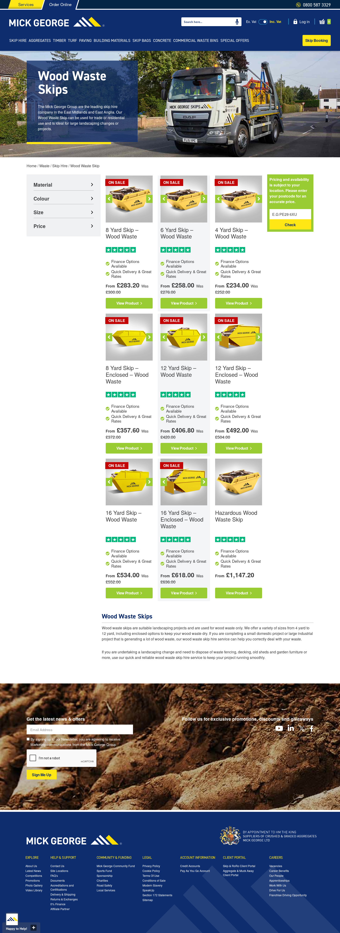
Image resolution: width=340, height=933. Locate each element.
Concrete (162, 40)
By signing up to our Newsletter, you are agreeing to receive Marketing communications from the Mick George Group (75, 742)
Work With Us (277, 885)
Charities (102, 880)
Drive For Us (277, 890)
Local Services (106, 890)
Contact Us (57, 866)
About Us (31, 866)
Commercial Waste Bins (195, 40)
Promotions (32, 880)
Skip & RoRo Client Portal (239, 866)
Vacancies (275, 866)
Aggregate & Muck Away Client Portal (238, 873)
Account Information (197, 857)
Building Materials (112, 40)
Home (32, 165)
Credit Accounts (190, 866)
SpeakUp (148, 890)
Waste (44, 165)
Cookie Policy (151, 871)
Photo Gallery (34, 885)
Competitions (33, 875)
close (34, 928)
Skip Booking (316, 40)
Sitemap (147, 900)
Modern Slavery (152, 885)
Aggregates (40, 40)
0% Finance (57, 904)
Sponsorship (105, 875)
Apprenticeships (279, 880)
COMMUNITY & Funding (114, 857)
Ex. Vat (251, 21)
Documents (57, 880)
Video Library (33, 890)
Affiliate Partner (60, 909)
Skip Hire (18, 40)
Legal (147, 857)
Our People (276, 875)
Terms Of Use (150, 875)
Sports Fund (104, 871)
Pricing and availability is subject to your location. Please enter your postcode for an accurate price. (289, 190)
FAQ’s (54, 875)
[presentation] (62, 758)
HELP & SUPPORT (63, 857)
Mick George (57, 22)
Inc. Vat (275, 21)
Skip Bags (142, 40)
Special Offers (234, 40)
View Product (127, 303)
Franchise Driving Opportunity (288, 895)
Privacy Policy (151, 866)
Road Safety (104, 885)
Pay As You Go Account (195, 871)
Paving (85, 40)
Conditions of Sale (154, 880)
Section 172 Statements (157, 895)
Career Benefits (279, 871)
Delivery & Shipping (62, 894)
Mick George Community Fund (116, 866)
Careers (276, 857)
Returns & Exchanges (64, 899)
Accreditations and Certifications (62, 887)
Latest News (33, 871)
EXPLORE (31, 857)
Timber (59, 40)
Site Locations (59, 871)
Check (290, 224)
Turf (72, 40)
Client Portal (234, 857)
